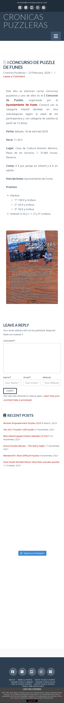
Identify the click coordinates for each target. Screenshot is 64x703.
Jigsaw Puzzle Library (22, 682)
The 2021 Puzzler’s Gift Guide (18, 429)
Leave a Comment (14, 76)
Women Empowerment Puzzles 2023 (22, 423)
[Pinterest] (43, 7)
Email (27, 377)
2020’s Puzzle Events (45, 680)
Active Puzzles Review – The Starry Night (24, 445)
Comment (9, 340)
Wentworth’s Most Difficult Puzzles (21, 455)
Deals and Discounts (33, 686)
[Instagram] (38, 7)
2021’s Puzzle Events (22, 684)
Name (7, 377)
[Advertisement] (32, 507)
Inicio (12, 680)
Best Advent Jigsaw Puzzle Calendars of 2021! (26, 435)
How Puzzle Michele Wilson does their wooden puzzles (31, 461)
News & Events (25, 680)
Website (47, 377)
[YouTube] (32, 7)
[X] (26, 7)
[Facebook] (20, 7)
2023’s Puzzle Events (44, 684)
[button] (56, 36)
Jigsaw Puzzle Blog (45, 682)
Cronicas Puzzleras (25, 21)
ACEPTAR (32, 701)
